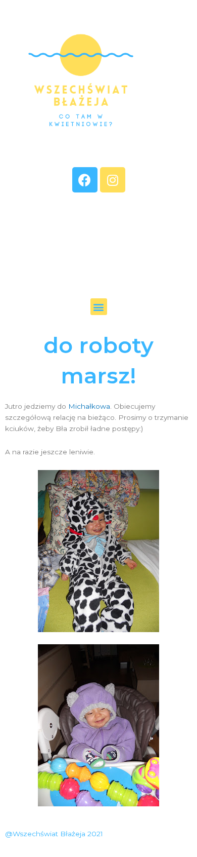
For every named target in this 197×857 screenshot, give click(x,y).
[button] (98, 306)
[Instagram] (112, 179)
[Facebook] (84, 179)
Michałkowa (89, 406)
